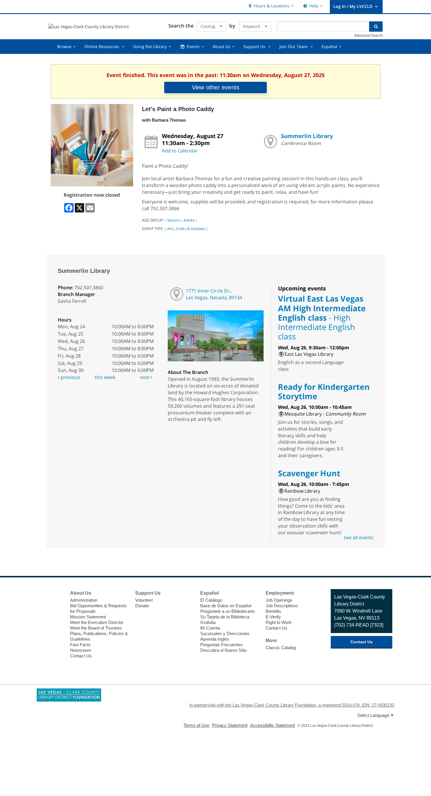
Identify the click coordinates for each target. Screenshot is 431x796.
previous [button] (70, 377)
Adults (189, 220)
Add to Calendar (180, 150)
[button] (270, 6)
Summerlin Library (307, 136)
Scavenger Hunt (309, 473)
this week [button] (105, 377)
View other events (215, 87)
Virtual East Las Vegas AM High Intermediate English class (322, 317)
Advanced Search (368, 35)
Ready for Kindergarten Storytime (324, 391)
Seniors (173, 220)
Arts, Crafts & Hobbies (186, 228)
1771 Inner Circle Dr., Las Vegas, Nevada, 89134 (214, 294)
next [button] (145, 377)
